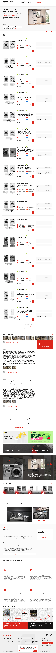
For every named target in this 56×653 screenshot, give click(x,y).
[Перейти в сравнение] (48, 1)
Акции (26, 641)
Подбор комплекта (35, 641)
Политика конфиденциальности (49, 651)
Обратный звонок (38, 2)
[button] (52, 335)
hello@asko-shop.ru (7, 644)
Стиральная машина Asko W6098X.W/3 (12, 342)
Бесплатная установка (33, 571)
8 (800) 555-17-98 (30, 2)
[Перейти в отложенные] (50, 1)
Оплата (19, 641)
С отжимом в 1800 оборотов (8, 28)
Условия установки (21, 47)
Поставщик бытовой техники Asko (47, 645)
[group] (5, 338)
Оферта (44, 651)
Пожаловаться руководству (47, 643)
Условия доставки (21, 45)
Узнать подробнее (22, 650)
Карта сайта (41, 651)
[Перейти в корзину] (52, 1)
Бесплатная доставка (7, 571)
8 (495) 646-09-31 (23, 2)
